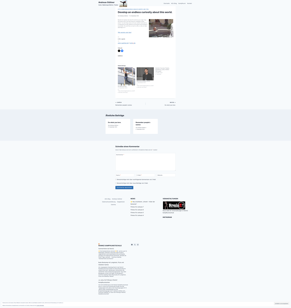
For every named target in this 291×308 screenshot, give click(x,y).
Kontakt (189, 3)
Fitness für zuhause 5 (137, 212)
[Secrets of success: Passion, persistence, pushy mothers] (164, 71)
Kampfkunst (182, 3)
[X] (135, 244)
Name (118, 175)
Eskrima (113, 204)
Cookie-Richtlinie (40, 305)
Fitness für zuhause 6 (137, 210)
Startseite (167, 3)
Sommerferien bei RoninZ (106, 248)
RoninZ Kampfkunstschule (110, 246)
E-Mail (139, 175)
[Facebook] (132, 244)
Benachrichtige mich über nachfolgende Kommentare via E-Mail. (136, 179)
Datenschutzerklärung (108, 202)
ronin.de (132, 43)
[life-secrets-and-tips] (124, 32)
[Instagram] (137, 244)
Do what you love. (122, 86)
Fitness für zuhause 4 (137, 215)
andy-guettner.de (123, 43)
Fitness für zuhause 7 (137, 207)
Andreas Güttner (124, 15)
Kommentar (120, 154)
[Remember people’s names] (145, 73)
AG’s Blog (174, 3)
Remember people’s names (143, 81)
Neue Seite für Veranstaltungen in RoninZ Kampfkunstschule (175, 211)
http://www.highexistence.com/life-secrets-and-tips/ (133, 9)
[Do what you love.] (126, 76)
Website (159, 175)
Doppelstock (121, 202)
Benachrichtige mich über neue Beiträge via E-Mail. (132, 183)
